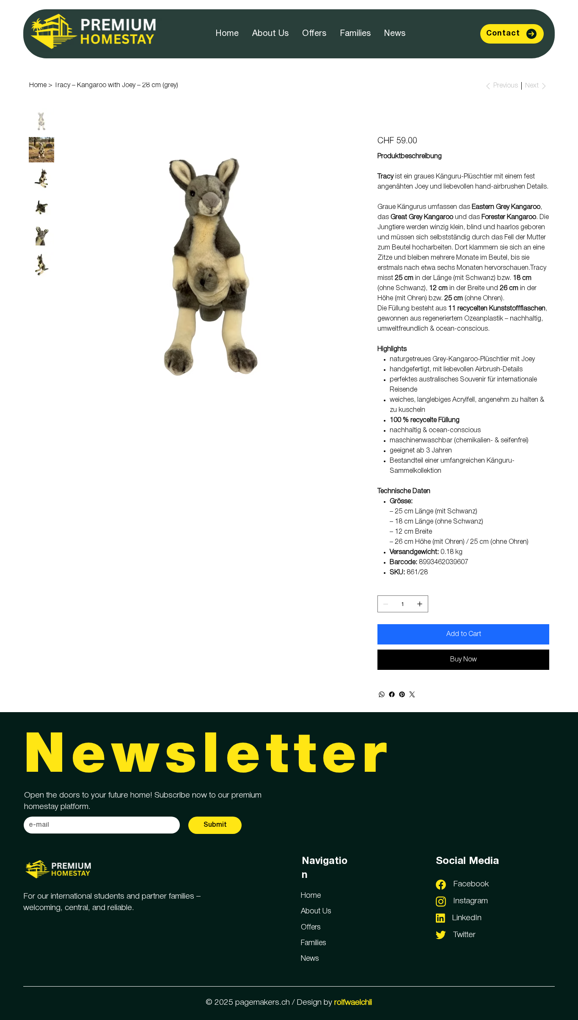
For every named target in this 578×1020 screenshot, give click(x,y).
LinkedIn (467, 918)
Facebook (471, 884)
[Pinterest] (402, 694)
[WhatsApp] (381, 694)
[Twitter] (412, 694)
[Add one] (419, 603)
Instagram (470, 901)
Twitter (464, 935)
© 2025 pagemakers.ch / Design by (289, 1002)
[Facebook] (392, 694)
